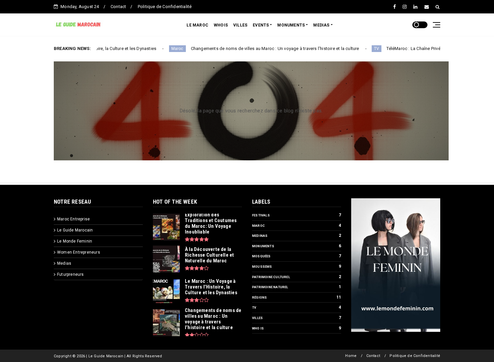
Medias (64, 263)
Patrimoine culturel (271, 277)
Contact (118, 6)
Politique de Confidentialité (165, 6)
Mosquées (261, 256)
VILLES (240, 25)
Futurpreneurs (70, 274)
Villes (257, 318)
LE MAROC (197, 25)
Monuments (263, 246)
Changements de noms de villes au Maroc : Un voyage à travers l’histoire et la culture (256, 48)
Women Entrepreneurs (78, 252)
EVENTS (261, 25)
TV (357, 48)
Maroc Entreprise (73, 219)
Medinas (259, 236)
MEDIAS (321, 25)
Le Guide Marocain (75, 230)
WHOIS (221, 25)
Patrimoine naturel (270, 287)
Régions (259, 297)
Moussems (262, 266)
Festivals (261, 215)
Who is (258, 328)
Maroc (159, 48)
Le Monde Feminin (74, 241)
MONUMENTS (291, 25)
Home (351, 356)
